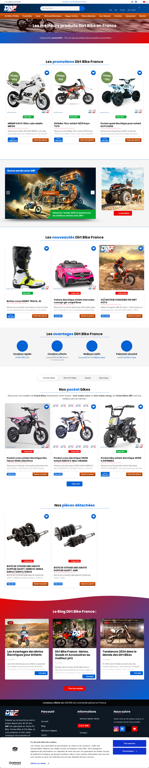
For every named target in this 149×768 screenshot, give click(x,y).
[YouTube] (134, 728)
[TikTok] (128, 728)
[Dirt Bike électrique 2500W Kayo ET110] (74, 267)
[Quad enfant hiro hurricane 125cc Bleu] (121, 91)
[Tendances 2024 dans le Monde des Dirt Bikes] (74, 633)
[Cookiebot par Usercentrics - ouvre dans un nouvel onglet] (15, 763)
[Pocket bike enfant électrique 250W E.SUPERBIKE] (74, 426)
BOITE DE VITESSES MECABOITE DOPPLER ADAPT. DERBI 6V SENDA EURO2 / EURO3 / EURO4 (25, 569)
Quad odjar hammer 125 (114, 301)
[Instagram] (116, 728)
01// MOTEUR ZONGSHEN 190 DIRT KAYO (25, 301)
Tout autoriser (129, 743)
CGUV (44, 735)
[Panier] (143, 8)
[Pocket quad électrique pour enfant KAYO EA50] (28, 91)
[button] (20, 16)
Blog (43, 726)
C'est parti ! (50, 193)
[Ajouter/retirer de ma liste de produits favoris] (47, 72)
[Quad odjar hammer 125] (121, 267)
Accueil (44, 721)
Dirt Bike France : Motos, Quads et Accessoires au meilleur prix (24, 655)
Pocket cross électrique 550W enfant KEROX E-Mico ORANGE (24, 459)
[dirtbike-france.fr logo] (20, 713)
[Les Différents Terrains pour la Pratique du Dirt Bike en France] (122, 633)
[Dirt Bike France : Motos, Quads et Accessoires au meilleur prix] (27, 633)
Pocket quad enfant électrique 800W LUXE (71, 125)
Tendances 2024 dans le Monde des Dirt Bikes (72, 653)
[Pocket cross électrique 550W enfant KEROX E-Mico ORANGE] (27, 426)
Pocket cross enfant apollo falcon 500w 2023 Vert (120, 459)
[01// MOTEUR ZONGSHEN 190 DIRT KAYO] (27, 267)
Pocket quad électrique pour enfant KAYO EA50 (28, 125)
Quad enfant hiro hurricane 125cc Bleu (119, 125)
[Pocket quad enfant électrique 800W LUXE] (74, 91)
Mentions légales (49, 730)
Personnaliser (128, 751)
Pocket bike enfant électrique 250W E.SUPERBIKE (74, 459)
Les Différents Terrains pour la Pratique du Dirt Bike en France (122, 655)
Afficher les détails (38, 763)
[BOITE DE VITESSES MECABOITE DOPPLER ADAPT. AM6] (74, 535)
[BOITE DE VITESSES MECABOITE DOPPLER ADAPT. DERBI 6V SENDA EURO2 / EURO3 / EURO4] (27, 535)
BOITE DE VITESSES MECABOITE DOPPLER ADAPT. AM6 (70, 569)
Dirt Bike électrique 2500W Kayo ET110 (72, 301)
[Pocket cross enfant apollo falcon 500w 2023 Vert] (121, 426)
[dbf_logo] (10, 8)
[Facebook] (122, 728)
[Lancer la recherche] (82, 8)
